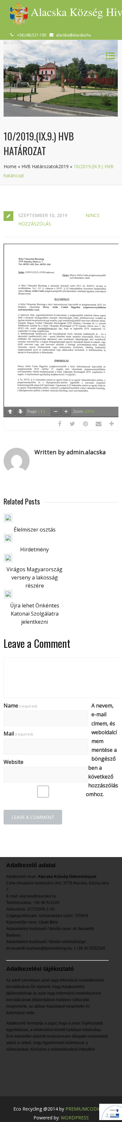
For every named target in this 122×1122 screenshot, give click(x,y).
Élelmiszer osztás (35, 529)
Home (10, 166)
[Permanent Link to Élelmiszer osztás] (8, 520)
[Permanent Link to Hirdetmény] (8, 540)
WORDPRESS (75, 1118)
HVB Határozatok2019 (45, 166)
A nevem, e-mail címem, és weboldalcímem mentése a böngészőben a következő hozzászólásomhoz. (102, 750)
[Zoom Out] (56, 411)
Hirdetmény (34, 549)
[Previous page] (10, 411)
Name (20, 705)
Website (13, 761)
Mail (18, 733)
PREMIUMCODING (85, 1109)
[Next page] (20, 411)
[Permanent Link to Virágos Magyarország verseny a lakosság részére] (8, 560)
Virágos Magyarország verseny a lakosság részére (34, 577)
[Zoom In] (66, 411)
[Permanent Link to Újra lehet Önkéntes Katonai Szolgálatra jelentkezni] (8, 596)
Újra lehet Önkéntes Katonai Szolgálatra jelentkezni (34, 613)
